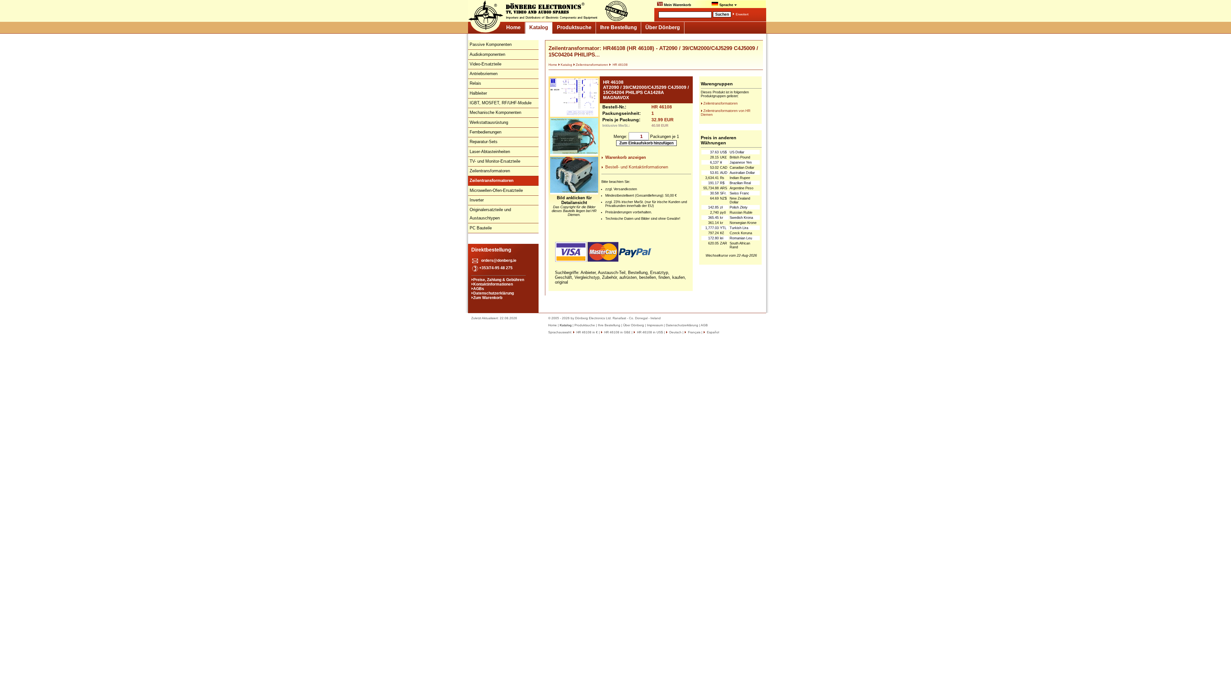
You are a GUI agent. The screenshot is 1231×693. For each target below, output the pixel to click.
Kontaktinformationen (493, 284)
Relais (475, 83)
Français (693, 332)
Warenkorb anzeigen (625, 157)
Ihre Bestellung (618, 27)
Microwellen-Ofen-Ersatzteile (496, 190)
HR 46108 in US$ (649, 332)
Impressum (655, 325)
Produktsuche (574, 27)
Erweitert (742, 14)
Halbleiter (478, 93)
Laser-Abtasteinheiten (490, 151)
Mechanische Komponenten (495, 112)
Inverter (477, 200)
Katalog (538, 27)
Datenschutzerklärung (493, 293)
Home (513, 27)
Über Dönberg (662, 27)
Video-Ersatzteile (485, 64)
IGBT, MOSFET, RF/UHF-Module (501, 102)
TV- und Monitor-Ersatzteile (495, 161)
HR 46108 (620, 64)
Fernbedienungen (485, 132)
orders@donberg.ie (498, 260)
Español (712, 332)
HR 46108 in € (586, 332)
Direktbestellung (491, 249)
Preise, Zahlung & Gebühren (498, 280)
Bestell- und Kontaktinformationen (636, 167)
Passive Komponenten (491, 44)
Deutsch (675, 332)
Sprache (726, 5)
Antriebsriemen (484, 73)
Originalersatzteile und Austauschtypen (490, 213)
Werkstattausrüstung (489, 122)
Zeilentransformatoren (490, 170)
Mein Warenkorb (677, 5)
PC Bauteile (481, 228)
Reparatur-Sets (484, 141)
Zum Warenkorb (487, 297)
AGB (704, 325)
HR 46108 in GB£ (617, 332)
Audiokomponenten (487, 54)
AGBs (478, 289)
